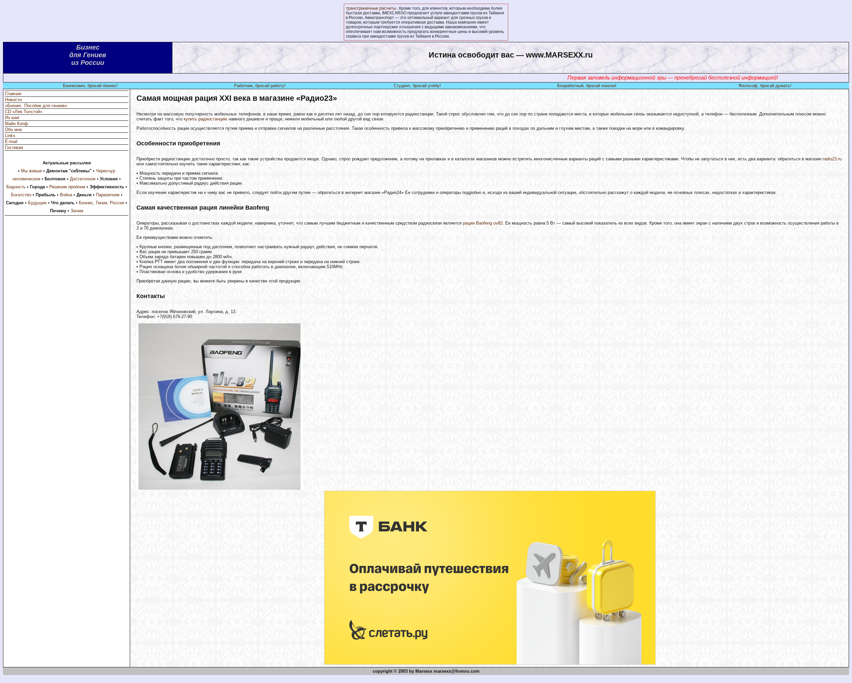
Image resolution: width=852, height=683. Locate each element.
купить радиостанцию (205, 118)
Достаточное (83, 178)
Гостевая (14, 147)
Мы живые (31, 170)
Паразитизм (107, 194)
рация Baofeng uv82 (483, 223)
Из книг (12, 117)
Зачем (77, 210)
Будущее (37, 202)
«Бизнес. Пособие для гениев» (36, 105)
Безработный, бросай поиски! (586, 85)
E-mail (11, 141)
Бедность (16, 186)
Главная (13, 93)
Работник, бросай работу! (260, 85)
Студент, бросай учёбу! (417, 85)
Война (66, 194)
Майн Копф (16, 123)
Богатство (21, 194)
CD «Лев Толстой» (23, 111)
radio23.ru (832, 158)
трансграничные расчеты (371, 8)
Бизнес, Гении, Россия (101, 202)
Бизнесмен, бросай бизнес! (90, 85)
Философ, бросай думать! (765, 85)
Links (10, 135)
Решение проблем (67, 186)
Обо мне (13, 129)
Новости (13, 99)
